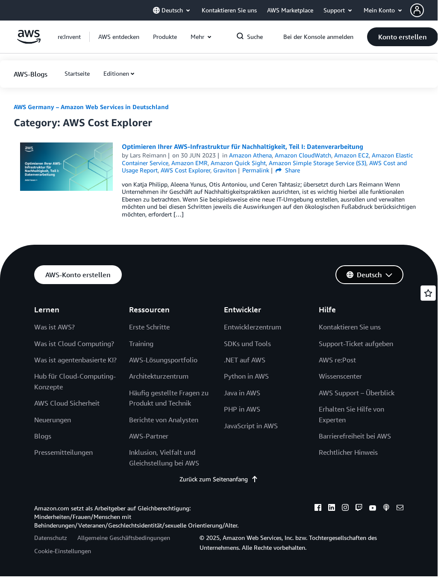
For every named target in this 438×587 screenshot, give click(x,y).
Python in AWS (246, 376)
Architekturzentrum (158, 376)
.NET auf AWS (244, 360)
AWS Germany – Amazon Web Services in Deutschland (91, 106)
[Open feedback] (428, 293)
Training (141, 343)
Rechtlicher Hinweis (348, 452)
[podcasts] (386, 508)
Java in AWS (242, 392)
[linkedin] (331, 508)
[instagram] (345, 508)
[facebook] (318, 508)
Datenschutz (50, 537)
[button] (424, 10)
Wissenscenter (340, 376)
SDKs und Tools (247, 343)
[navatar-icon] (417, 10)
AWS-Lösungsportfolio (163, 360)
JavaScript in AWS (251, 425)
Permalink (255, 170)
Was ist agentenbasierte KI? (75, 360)
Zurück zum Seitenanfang (213, 479)
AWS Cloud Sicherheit (67, 403)
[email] (400, 508)
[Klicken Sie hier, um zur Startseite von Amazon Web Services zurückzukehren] (29, 41)
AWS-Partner (148, 436)
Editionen (116, 73)
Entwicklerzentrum (252, 327)
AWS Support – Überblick (356, 392)
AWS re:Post (337, 360)
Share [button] (291, 170)
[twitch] (359, 508)
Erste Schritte (149, 327)
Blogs (42, 436)
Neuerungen (52, 419)
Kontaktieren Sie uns (350, 327)
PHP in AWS (242, 409)
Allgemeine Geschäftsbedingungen (123, 537)
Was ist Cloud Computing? (74, 343)
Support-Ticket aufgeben (356, 343)
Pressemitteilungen (63, 452)
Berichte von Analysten (163, 419)
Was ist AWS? (54, 327)
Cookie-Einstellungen (62, 550)
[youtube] (372, 508)
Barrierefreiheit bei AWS (355, 436)
